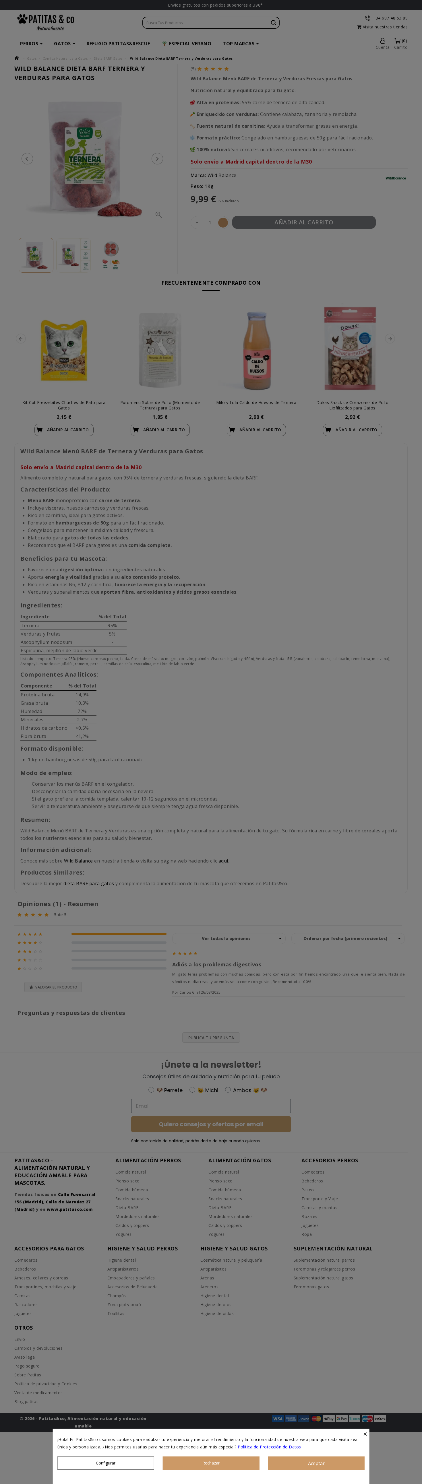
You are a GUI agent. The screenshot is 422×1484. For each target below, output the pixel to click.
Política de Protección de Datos (269, 1447)
